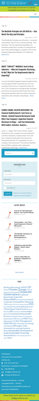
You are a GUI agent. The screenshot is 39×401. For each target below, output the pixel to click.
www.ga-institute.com (12, 375)
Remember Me (11, 188)
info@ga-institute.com (12, 372)
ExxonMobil (8, 307)
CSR (5, 304)
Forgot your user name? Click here (22, 193)
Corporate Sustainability (25, 299)
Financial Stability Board (21, 307)
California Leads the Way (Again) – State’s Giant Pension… (23, 247)
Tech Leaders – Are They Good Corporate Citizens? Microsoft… (23, 224)
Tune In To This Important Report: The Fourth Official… (24, 211)
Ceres (6, 290)
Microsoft (19, 319)
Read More (5, 54)
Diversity (9, 304)
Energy (27, 304)
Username (7, 171)
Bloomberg (16, 287)
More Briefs (19, 272)
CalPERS (23, 287)
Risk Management (24, 321)
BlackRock (7, 287)
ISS (14, 318)
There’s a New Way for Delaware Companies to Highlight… (22, 258)
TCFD (18, 335)
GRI (11, 311)
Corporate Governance (18, 293)
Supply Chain (21, 326)
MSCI (25, 318)
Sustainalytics (10, 335)
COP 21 (29, 290)
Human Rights (26, 311)
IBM (5, 314)
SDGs (11, 323)
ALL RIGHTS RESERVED (10, 389)
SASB (6, 323)
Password (7, 179)
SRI (14, 325)
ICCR (8, 314)
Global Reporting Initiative (16, 309)
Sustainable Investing (19, 333)
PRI (14, 321)
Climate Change (17, 289)
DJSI (14, 304)
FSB (31, 307)
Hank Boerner (17, 311)
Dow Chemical (20, 304)
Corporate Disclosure (11, 292)
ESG (31, 303)
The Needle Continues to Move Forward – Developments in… (23, 235)
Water (9, 338)
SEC (15, 323)
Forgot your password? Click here (22, 195)
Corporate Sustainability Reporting (18, 302)
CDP (29, 287)
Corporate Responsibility (13, 298)
